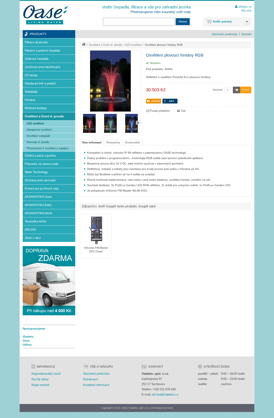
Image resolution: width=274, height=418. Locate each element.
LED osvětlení (133, 44)
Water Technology (36, 172)
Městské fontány (36, 108)
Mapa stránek (40, 385)
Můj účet (246, 10)
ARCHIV (30, 229)
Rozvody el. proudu (38, 142)
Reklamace (90, 379)
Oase (26, 340)
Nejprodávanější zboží (46, 373)
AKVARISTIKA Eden (38, 205)
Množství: (218, 89)
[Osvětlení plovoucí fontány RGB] (89, 132)
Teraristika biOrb (35, 221)
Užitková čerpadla (36, 58)
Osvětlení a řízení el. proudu (105, 44)
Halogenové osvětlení (39, 129)
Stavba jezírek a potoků (40, 83)
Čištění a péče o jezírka (40, 155)
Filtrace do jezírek (36, 42)
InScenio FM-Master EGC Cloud (96, 249)
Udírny (27, 344)
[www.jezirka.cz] (46, 14)
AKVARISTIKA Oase (38, 196)
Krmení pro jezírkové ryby (42, 188)
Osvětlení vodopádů (38, 135)
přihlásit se (245, 6)
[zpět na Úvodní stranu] (84, 44)
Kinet (170, 408)
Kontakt (246, 34)
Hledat (183, 21)
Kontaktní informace (96, 385)
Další (138, 123)
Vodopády (31, 91)
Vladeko (28, 336)
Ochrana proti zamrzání (40, 180)
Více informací (91, 142)
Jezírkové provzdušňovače (42, 67)
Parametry (113, 142)
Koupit (246, 89)
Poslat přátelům (159, 110)
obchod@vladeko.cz (165, 394)
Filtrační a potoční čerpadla (42, 50)
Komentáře (132, 142)
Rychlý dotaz (40, 379)
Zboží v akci (33, 237)
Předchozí (83, 123)
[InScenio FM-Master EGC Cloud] (96, 230)
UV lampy (31, 75)
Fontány (30, 99)
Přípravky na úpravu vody (42, 163)
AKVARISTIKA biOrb (38, 213)
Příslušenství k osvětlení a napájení (48, 148)
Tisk (183, 110)
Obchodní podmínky (224, 34)
